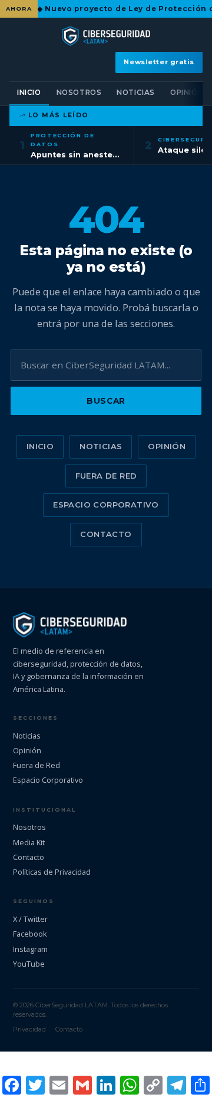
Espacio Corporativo (105, 504)
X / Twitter (30, 919)
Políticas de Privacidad (52, 871)
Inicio (29, 92)
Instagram (30, 949)
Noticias (136, 92)
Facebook (30, 933)
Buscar (106, 401)
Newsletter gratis (159, 62)
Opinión (186, 92)
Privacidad (29, 1029)
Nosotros (79, 92)
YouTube (29, 963)
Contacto (105, 534)
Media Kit (29, 842)
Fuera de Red (106, 475)
